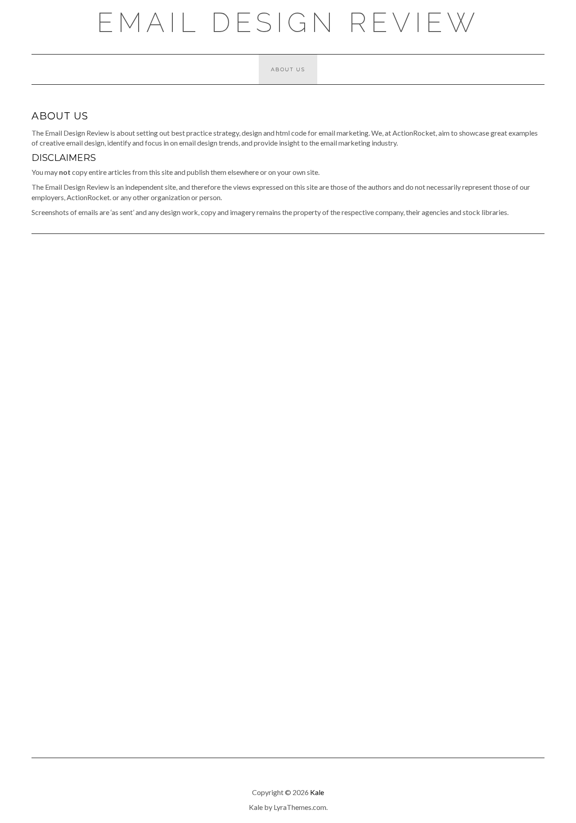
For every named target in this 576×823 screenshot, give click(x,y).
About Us (288, 69)
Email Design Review (288, 22)
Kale (317, 792)
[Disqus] (288, 372)
